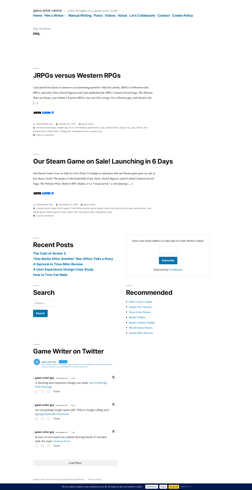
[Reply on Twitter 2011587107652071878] (37, 392)
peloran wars (112, 127)
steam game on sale (56, 212)
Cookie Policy (182, 15)
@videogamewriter (62, 378)
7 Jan (72, 432)
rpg (133, 127)
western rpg (96, 131)
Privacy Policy (95, 479)
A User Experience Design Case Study (63, 269)
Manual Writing (80, 15)
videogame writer (80, 131)
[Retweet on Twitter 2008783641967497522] (43, 446)
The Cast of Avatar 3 (49, 253)
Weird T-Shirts (137, 317)
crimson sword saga (46, 127)
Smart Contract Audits (142, 322)
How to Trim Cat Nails (50, 275)
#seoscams (63, 414)
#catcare (58, 441)
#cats (67, 441)
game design (97, 208)
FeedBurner (176, 269)
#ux (91, 383)
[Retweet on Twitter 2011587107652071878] (43, 392)
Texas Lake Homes (140, 312)
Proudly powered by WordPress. (69, 479)
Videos (110, 15)
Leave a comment (45, 135)
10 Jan (73, 405)
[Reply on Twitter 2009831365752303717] (37, 419)
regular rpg (125, 127)
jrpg (103, 127)
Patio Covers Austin (140, 302)
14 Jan (73, 378)
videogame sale (86, 212)
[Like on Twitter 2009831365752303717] (49, 419)
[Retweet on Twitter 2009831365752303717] (43, 419)
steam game (39, 212)
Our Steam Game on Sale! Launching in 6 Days (103, 161)
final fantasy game (80, 208)
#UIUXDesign (43, 387)
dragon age (62, 127)
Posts (98, 15)
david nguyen (63, 208)
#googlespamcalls (45, 414)
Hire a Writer (54, 15)
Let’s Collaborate (142, 15)
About (122, 15)
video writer (52, 131)
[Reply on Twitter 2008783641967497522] (37, 446)
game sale (109, 208)
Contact (164, 15)
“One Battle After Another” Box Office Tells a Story (73, 259)
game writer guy (44, 378)
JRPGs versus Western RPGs (77, 75)
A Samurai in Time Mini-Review (58, 264)
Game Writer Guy (44, 124)
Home (37, 15)
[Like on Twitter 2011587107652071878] (49, 392)
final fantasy (81, 127)
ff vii (71, 127)
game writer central (47, 10)
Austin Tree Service (140, 307)
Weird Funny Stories (141, 328)
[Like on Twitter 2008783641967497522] (49, 446)
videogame (65, 131)
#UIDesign (100, 383)
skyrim (139, 127)
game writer (88, 124)
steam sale (72, 212)
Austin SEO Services (141, 333)
